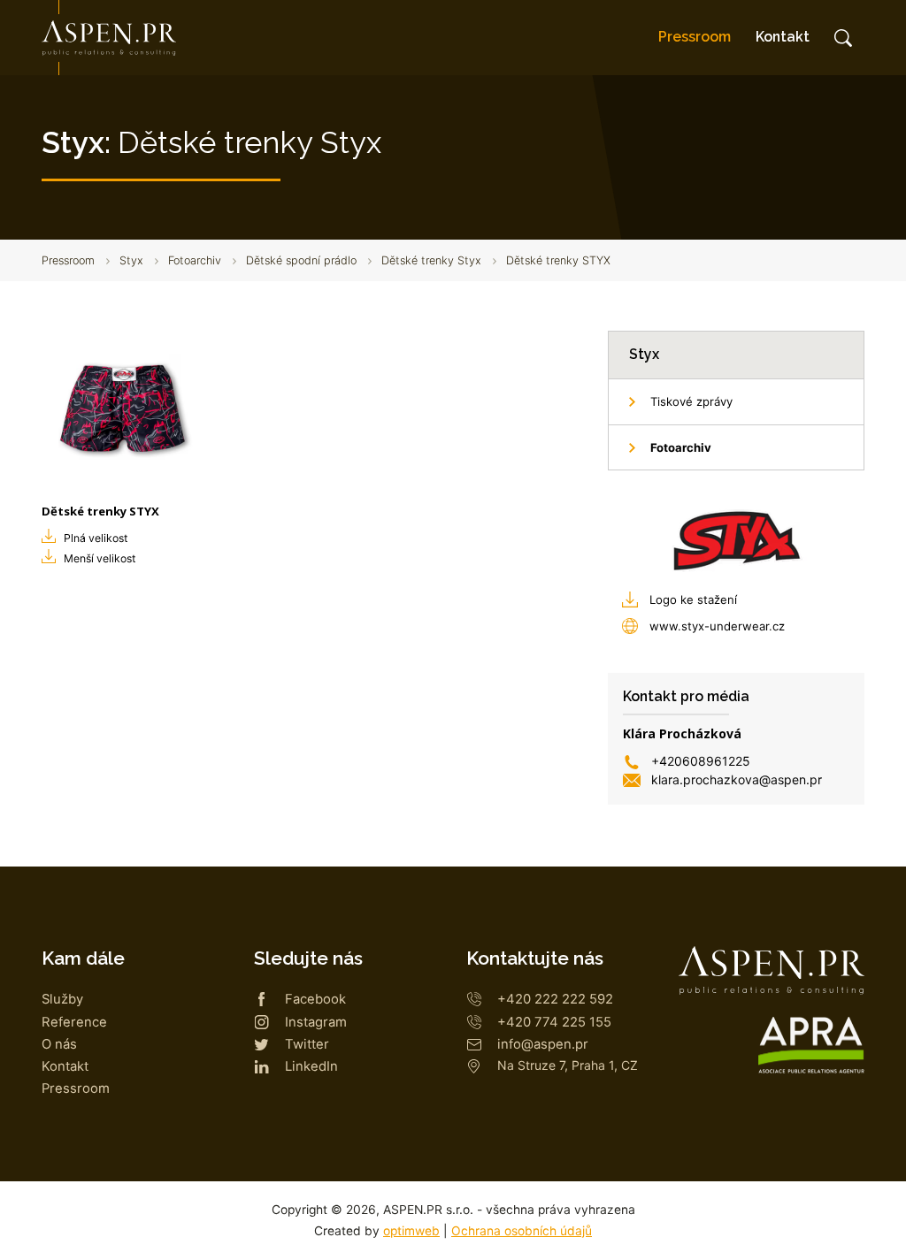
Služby (62, 999)
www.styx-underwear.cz (717, 626)
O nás (59, 1044)
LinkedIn (311, 1066)
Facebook (315, 999)
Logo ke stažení (693, 599)
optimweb (411, 1231)
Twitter (307, 1044)
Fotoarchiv (194, 260)
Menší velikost (99, 558)
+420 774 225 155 (554, 1022)
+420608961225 (700, 760)
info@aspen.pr (542, 1044)
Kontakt (783, 36)
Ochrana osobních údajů (521, 1231)
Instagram (316, 1022)
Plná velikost (95, 538)
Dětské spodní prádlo (301, 260)
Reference (74, 1022)
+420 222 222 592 (555, 999)
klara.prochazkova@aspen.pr (736, 779)
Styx (131, 260)
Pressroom (694, 36)
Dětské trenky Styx (431, 260)
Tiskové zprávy (691, 401)
